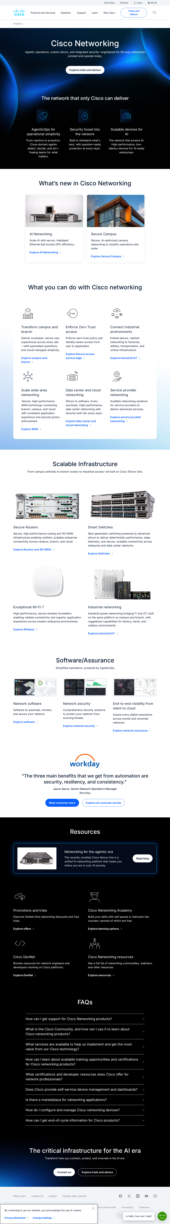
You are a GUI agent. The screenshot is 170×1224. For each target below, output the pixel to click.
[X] (129, 1196)
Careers (52, 1196)
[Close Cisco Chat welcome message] (120, 1214)
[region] (49, 1214)
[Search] (154, 12)
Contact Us (37, 1196)
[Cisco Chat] (162, 1216)
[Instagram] (155, 1196)
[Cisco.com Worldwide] (19, 12)
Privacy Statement (15, 1217)
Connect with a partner (74, 1196)
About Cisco (19, 1196)
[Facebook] (120, 1196)
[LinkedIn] (137, 1196)
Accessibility (127, 1207)
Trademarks (144, 1207)
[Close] (93, 1208)
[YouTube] (146, 1196)
